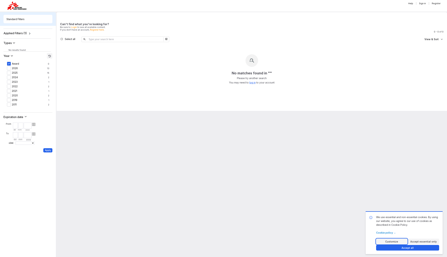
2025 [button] (15, 72)
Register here (97, 29)
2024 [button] (15, 77)
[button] (10, 43)
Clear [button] (11, 142)
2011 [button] (14, 104)
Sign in (422, 3)
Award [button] (15, 63)
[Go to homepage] (17, 5)
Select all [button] (70, 39)
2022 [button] (15, 86)
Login (74, 27)
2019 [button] (14, 100)
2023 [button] (15, 81)
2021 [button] (14, 91)
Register (436, 3)
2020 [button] (15, 95)
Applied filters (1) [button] (15, 33)
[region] (27, 33)
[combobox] (27, 19)
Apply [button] (48, 150)
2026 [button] (15, 68)
